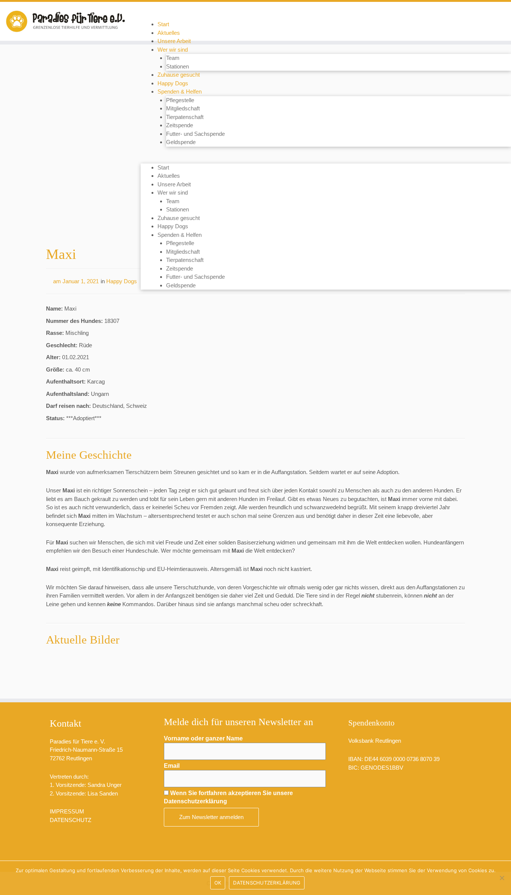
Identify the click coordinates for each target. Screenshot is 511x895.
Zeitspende (179, 125)
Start (163, 24)
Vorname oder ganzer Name (203, 738)
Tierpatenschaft (185, 117)
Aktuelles (168, 33)
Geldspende (181, 142)
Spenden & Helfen (179, 91)
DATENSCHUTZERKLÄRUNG (266, 883)
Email (172, 766)
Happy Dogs (172, 83)
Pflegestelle (180, 100)
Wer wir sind (172, 49)
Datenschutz (70, 820)
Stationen (177, 66)
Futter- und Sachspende (195, 134)
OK (217, 883)
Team (173, 58)
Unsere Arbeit (174, 41)
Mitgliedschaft (183, 108)
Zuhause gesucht (178, 74)
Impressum (67, 811)
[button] (326, 159)
